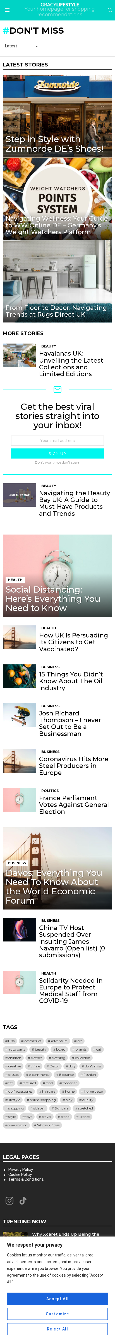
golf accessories (20, 1091)
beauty (40, 1049)
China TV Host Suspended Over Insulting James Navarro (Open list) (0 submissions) (72, 941)
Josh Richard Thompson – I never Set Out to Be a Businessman (70, 724)
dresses (13, 1074)
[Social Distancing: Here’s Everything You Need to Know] (57, 576)
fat (10, 1083)
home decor (93, 1091)
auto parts (16, 1049)
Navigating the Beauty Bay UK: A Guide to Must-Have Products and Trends (74, 503)
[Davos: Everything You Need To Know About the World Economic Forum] (57, 868)
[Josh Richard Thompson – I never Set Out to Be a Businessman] (19, 715)
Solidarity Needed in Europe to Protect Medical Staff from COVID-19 (71, 991)
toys (28, 1117)
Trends (84, 1117)
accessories (32, 1041)
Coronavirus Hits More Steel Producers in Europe (74, 766)
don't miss (93, 1066)
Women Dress (48, 1125)
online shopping (43, 1100)
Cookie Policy (20, 1174)
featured (29, 1083)
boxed (61, 1049)
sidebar (39, 1108)
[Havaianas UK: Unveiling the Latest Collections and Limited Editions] (19, 355)
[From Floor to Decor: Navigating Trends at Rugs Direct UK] (57, 281)
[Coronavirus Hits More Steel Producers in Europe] (19, 761)
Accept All (57, 1299)
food (49, 1083)
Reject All (57, 1329)
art (79, 1041)
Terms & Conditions (26, 1179)
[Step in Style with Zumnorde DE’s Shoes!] (57, 116)
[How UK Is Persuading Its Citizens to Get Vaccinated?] (19, 637)
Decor (54, 1066)
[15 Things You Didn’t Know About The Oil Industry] (19, 676)
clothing (58, 1058)
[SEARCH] (110, 10)
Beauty (48, 346)
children (14, 1058)
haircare (48, 1091)
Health (15, 580)
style (12, 1117)
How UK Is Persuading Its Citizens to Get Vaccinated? (73, 642)
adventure (59, 1041)
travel (46, 1117)
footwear (70, 1083)
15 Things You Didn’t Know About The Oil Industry (71, 681)
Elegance (66, 1074)
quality (88, 1100)
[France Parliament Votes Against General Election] (19, 800)
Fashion (89, 1074)
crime (35, 1066)
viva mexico (17, 1125)
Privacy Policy (20, 1169)
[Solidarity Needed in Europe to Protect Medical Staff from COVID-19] (19, 982)
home (70, 1091)
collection (82, 1058)
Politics (50, 791)
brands (81, 1049)
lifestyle (14, 1100)
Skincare (61, 1108)
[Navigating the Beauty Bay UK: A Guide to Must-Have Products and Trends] (19, 495)
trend (65, 1117)
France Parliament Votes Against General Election (74, 805)
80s (11, 1041)
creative (14, 1066)
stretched (85, 1108)
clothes (36, 1058)
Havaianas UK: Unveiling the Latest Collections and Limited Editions (71, 364)
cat (98, 1049)
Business (50, 667)
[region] (57, 1288)
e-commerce (39, 1074)
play (69, 1100)
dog (72, 1066)
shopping (16, 1108)
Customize (57, 1314)
